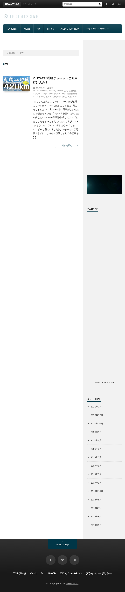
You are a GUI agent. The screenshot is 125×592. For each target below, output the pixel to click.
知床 (75, 96)
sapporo (52, 91)
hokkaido (44, 91)
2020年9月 (96, 432)
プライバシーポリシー (97, 28)
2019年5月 (96, 474)
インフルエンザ (40, 93)
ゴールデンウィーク (57, 93)
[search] (99, 4)
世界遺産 (40, 96)
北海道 (49, 96)
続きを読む (67, 145)
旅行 (51, 88)
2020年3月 (96, 448)
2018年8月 (96, 499)
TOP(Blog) (11, 28)
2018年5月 (96, 525)
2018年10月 (97, 491)
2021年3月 (96, 406)
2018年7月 (96, 508)
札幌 (70, 96)
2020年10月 (97, 423)
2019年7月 (96, 457)
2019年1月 (96, 482)
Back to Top (62, 544)
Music (27, 28)
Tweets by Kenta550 (104, 382)
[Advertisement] (105, 109)
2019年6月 (96, 465)
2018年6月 (96, 516)
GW (37, 91)
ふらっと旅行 (70, 91)
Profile (50, 28)
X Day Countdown (70, 28)
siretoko (60, 91)
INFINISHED (72, 583)
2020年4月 (96, 440)
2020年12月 (97, 415)
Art (38, 28)
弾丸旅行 (57, 96)
